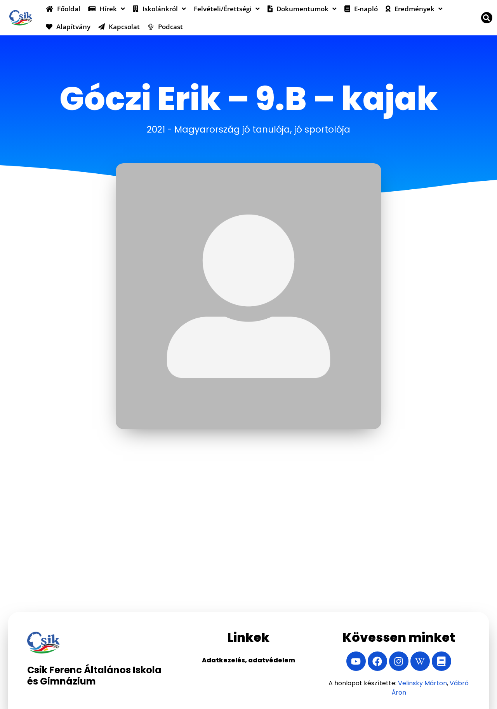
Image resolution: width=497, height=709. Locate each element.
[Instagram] (398, 661)
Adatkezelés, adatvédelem (248, 660)
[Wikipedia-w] (420, 661)
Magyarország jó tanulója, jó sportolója (262, 129)
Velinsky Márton (422, 683)
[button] (486, 17)
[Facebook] (377, 661)
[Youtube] (356, 661)
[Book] (441, 661)
